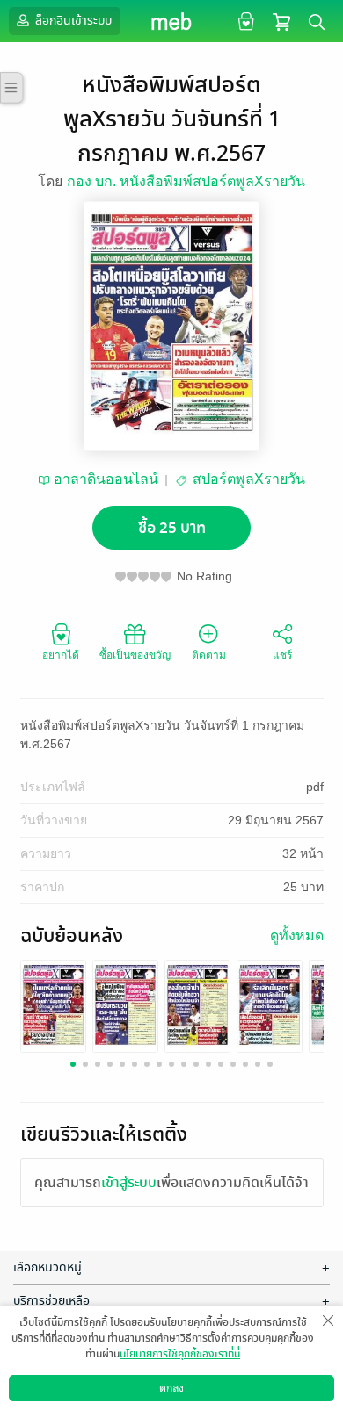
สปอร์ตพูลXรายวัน (249, 479)
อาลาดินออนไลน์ (106, 479)
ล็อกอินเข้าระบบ (72, 20)
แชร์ (282, 655)
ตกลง (171, 1388)
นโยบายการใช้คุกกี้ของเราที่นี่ (180, 1354)
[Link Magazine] (53, 1004)
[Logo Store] (172, 21)
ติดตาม (209, 655)
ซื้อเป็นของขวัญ (135, 655)
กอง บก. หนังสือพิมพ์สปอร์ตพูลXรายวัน (186, 181)
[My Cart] (281, 20)
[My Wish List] (244, 20)
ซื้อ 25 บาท (172, 528)
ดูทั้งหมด (297, 935)
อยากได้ (60, 655)
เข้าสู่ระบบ (129, 1182)
